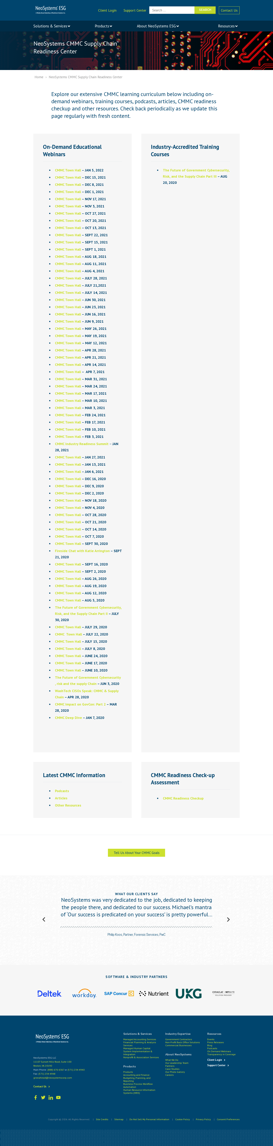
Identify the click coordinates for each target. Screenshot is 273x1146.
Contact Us (229, 10)
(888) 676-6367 (55, 1069)
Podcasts (212, 1048)
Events (210, 1039)
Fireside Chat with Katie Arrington (82, 550)
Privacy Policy (203, 1119)
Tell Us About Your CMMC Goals (136, 853)
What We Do (171, 1059)
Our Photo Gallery (175, 1071)
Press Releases (215, 1042)
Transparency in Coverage (221, 1054)
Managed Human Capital (136, 1048)
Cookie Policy (182, 1119)
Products (128, 1071)
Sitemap (119, 1119)
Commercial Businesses (178, 1045)
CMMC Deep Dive (68, 717)
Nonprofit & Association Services (141, 1057)
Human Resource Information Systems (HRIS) (139, 1091)
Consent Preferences (228, 1119)
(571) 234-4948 (46, 1073)
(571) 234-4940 (76, 1069)
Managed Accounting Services (139, 1039)
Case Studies (172, 1068)
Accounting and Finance (136, 1074)
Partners (169, 1065)
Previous (43, 919)
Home (39, 77)
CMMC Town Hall (68, 170)
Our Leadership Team (176, 1062)
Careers (169, 1074)
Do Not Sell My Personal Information (149, 1119)
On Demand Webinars (219, 1051)
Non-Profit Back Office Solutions (182, 1042)
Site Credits (102, 1119)
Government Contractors (178, 1039)
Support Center (135, 10)
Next (228, 919)
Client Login (107, 10)
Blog (209, 1045)
